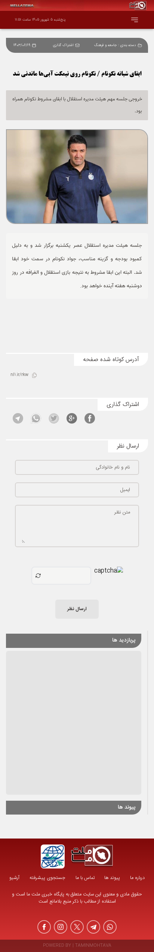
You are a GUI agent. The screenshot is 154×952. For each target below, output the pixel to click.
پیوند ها (112, 878)
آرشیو (14, 878)
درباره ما (137, 878)
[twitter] (77, 927)
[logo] (92, 856)
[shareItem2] (72, 418)
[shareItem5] (18, 418)
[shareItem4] (36, 418)
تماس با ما (85, 878)
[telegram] (93, 927)
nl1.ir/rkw (19, 375)
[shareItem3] (54, 418)
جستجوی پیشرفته (47, 878)
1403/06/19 (21, 45)
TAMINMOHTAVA (93, 946)
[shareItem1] (90, 418)
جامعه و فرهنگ (105, 45)
